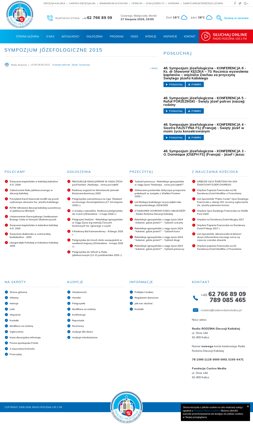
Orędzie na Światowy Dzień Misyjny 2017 (220, 219)
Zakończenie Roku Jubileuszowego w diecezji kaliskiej (31, 192)
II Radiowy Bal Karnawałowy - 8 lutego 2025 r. (97, 233)
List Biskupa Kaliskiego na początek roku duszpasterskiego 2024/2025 (158, 204)
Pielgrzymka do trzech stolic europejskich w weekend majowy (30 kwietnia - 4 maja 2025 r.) (97, 243)
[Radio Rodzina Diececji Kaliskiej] (20, 14)
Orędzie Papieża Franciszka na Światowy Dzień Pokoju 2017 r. (221, 227)
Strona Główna (27, 36)
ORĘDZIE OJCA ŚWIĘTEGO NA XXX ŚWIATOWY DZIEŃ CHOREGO (217, 183)
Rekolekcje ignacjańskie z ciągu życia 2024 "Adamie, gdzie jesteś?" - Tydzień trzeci (159, 230)
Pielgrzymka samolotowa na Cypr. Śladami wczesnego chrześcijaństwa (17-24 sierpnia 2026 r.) (97, 201)
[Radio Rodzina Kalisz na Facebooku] (235, 3)
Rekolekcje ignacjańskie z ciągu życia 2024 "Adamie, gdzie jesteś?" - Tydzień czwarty (159, 221)
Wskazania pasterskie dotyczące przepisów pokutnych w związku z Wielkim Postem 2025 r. (160, 193)
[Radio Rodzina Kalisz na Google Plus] (246, 3)
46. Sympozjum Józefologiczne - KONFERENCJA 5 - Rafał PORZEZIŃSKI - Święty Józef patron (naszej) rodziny (204, 101)
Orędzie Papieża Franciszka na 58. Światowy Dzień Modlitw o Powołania (219, 192)
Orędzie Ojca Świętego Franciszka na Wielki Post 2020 (222, 212)
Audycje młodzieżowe (85, 337)
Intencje (150, 36)
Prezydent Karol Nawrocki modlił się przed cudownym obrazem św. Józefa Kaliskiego (34, 200)
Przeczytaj (16, 354)
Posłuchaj (175, 84)
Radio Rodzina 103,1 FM (230, 36)
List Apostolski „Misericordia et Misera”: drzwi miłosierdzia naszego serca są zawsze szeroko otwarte (219, 236)
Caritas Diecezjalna (82, 3)
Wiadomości (79, 292)
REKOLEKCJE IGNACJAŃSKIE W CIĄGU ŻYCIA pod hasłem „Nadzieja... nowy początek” (97, 183)
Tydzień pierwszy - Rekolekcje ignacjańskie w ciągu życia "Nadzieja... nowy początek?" (159, 183)
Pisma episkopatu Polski (24, 342)
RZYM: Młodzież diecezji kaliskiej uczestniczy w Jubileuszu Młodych (35, 209)
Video (134, 36)
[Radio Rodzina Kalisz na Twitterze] (240, 3)
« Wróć (154, 68)
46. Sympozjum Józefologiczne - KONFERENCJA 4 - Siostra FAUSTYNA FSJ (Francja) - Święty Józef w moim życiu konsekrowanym (204, 128)
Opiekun (136, 3)
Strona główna (18, 292)
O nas (50, 36)
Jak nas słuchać (144, 303)
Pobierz (196, 84)
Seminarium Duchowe (113, 3)
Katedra (173, 3)
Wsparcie (170, 36)
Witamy (14, 297)
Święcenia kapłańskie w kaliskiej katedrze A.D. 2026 (34, 183)
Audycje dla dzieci (82, 331)
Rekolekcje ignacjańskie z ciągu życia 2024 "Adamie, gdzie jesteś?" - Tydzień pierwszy (159, 247)
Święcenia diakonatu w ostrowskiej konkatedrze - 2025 (30, 235)
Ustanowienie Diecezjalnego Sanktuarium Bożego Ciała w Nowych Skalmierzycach (34, 218)
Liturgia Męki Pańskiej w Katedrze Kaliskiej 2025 (34, 244)
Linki (12, 309)
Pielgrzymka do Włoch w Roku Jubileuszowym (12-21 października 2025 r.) (97, 253)
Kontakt (189, 36)
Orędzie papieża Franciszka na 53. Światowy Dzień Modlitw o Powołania (219, 247)
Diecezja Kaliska (54, 3)
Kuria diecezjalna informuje (25, 337)
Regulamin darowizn (147, 297)
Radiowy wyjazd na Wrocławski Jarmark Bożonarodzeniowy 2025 (95, 192)
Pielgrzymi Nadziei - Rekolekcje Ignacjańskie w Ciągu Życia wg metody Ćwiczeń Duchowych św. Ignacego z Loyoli (97, 222)
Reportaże (78, 320)
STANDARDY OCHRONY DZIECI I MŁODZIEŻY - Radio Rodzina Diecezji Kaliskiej (160, 212)
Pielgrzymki (78, 303)
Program (116, 36)
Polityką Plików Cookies (207, 410)
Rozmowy (78, 325)
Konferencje (79, 314)
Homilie (76, 297)
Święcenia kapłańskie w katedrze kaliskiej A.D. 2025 (34, 227)
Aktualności (70, 36)
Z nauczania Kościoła (22, 348)
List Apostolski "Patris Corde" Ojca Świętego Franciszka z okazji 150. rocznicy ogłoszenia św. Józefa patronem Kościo (222, 201)
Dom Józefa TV (155, 3)
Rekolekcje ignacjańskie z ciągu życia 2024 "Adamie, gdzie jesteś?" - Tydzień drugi (159, 239)
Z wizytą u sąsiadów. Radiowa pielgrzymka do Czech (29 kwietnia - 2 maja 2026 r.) (97, 212)
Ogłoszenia (94, 36)
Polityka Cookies (144, 292)
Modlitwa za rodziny (21, 325)
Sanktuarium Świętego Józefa (203, 3)
